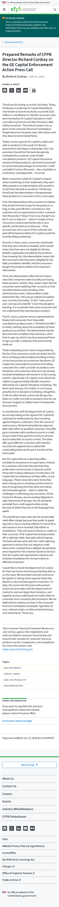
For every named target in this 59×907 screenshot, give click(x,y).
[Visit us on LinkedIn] (18, 828)
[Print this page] (34, 91)
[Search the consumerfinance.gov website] (55, 9)
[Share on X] (11, 90)
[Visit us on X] (11, 828)
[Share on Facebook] (4, 90)
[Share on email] (25, 90)
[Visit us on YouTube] (25, 828)
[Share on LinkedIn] (18, 90)
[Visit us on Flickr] (32, 828)
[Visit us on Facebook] (4, 828)
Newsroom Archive (14, 42)
